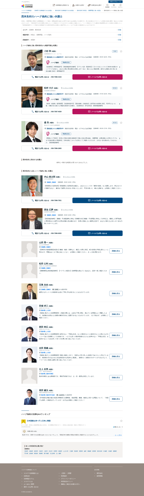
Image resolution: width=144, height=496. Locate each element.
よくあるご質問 (29, 484)
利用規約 (64, 476)
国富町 (81, 451)
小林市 (46, 451)
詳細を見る (116, 251)
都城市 (31, 451)
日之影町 (52, 453)
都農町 (115, 451)
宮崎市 (54, 182)
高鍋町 (89, 451)
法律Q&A (27, 476)
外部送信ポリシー (67, 481)
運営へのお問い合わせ (31, 487)
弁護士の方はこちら (115, 1)
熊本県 (43, 310)
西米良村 (50, 57)
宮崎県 (49, 182)
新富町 (94, 451)
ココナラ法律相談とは (31, 473)
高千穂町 (46, 453)
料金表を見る (66, 62)
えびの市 (65, 451)
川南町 (110, 451)
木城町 (105, 451)
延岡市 (36, 451)
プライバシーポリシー (68, 479)
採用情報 (99, 476)
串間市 (55, 451)
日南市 (41, 451)
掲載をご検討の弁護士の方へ (70, 484)
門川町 (26, 453)
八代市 (48, 310)
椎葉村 (36, 453)
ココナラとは (28, 481)
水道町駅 (61, 395)
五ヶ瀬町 (58, 453)
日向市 (50, 451)
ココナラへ (26, 2)
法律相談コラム (29, 479)
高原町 (76, 451)
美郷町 (41, 453)
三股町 (71, 451)
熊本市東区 (49, 373)
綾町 (85, 451)
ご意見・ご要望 (66, 473)
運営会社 (99, 473)
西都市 (60, 451)
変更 (119, 30)
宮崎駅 (56, 289)
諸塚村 (31, 453)
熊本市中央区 (50, 395)
